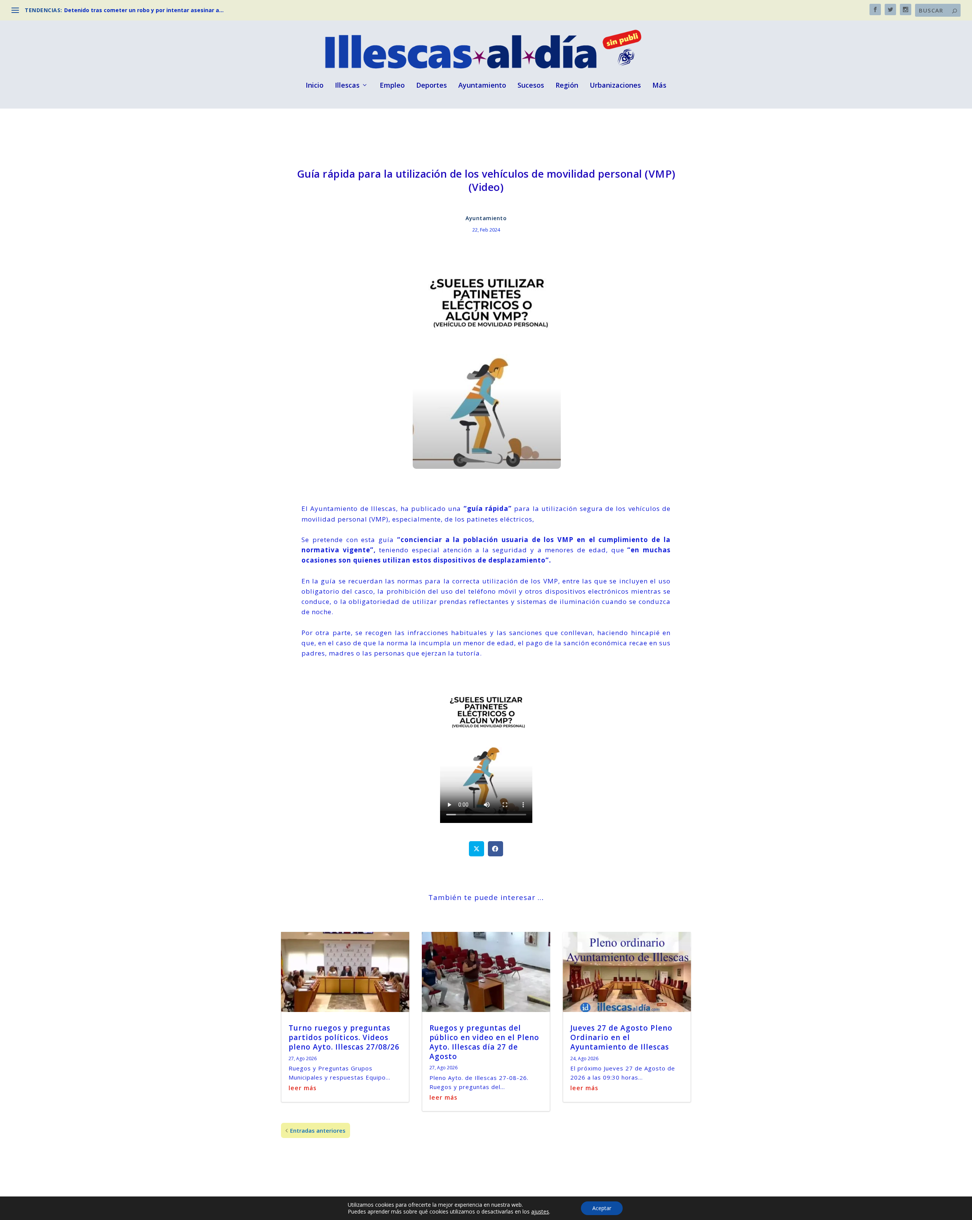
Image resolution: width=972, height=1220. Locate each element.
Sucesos (531, 86)
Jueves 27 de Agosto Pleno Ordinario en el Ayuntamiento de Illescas (621, 1037)
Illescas (347, 86)
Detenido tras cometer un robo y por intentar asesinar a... (144, 10)
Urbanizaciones (615, 86)
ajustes (540, 1211)
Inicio (314, 86)
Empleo (392, 86)
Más (659, 86)
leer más (303, 1088)
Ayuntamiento (482, 86)
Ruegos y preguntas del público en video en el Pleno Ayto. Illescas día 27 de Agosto (484, 1042)
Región (566, 86)
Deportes (431, 86)
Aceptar (601, 1208)
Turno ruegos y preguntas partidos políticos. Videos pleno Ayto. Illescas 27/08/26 (344, 1037)
